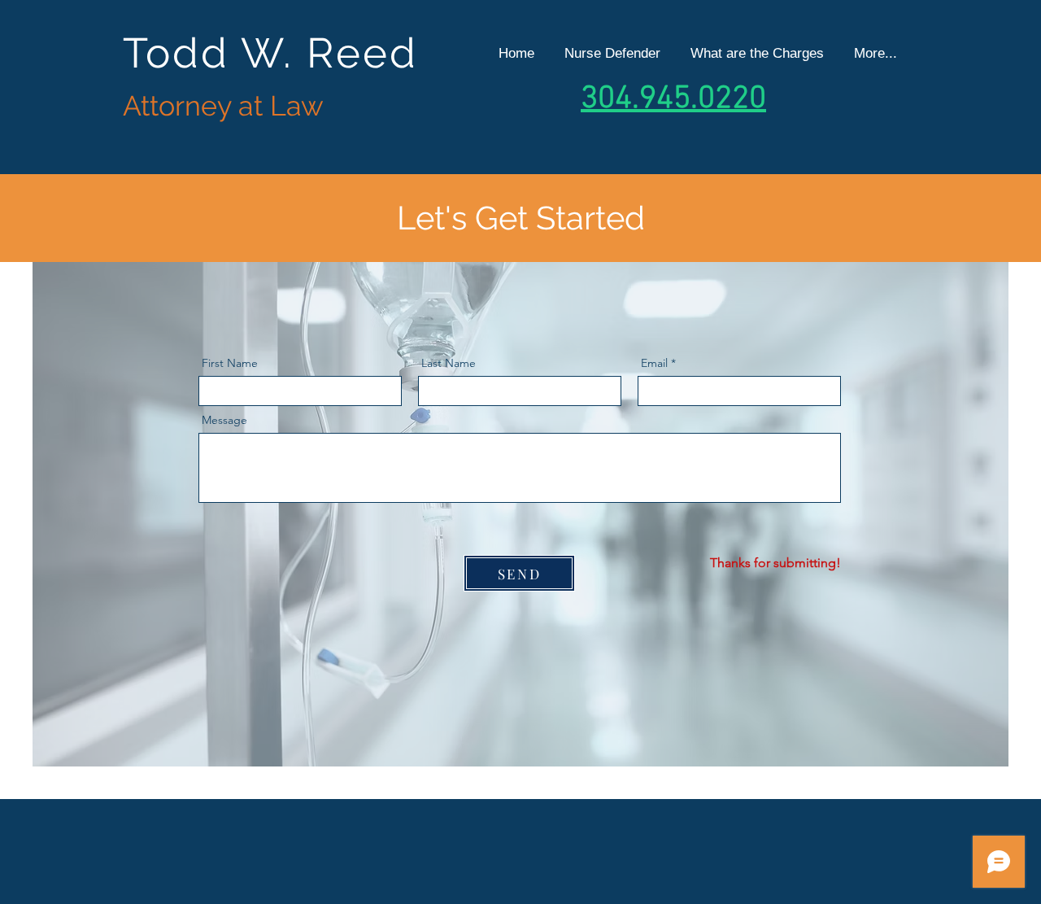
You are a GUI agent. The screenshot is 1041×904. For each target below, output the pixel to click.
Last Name (448, 363)
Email (654, 363)
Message (224, 420)
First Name (230, 363)
